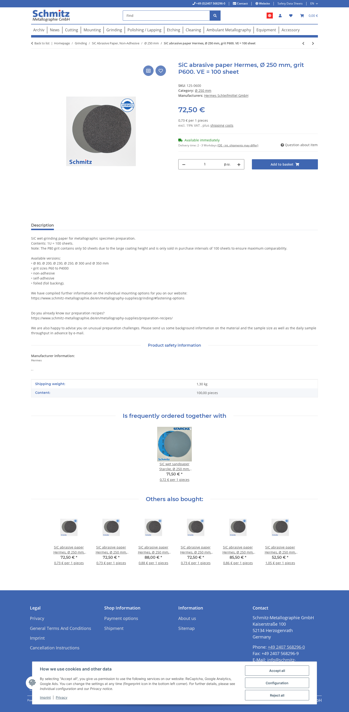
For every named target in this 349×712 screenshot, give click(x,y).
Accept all (277, 671)
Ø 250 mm (203, 90)
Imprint (45, 697)
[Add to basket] (35, 59)
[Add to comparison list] (148, 70)
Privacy (61, 697)
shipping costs (221, 125)
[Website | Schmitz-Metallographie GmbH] (269, 15)
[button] (280, 15)
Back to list (42, 43)
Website (264, 3)
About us (187, 618)
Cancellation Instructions (55, 648)
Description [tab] (42, 225)
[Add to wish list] (161, 70)
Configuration (277, 683)
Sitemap (186, 628)
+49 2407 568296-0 (286, 647)
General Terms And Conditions (60, 628)
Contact (242, 3)
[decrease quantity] (184, 164)
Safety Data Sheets (290, 3)
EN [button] (312, 3)
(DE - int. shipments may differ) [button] (237, 145)
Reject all (277, 695)
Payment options (121, 618)
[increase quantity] (239, 164)
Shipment (113, 628)
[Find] (215, 15)
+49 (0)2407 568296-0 (210, 3)
